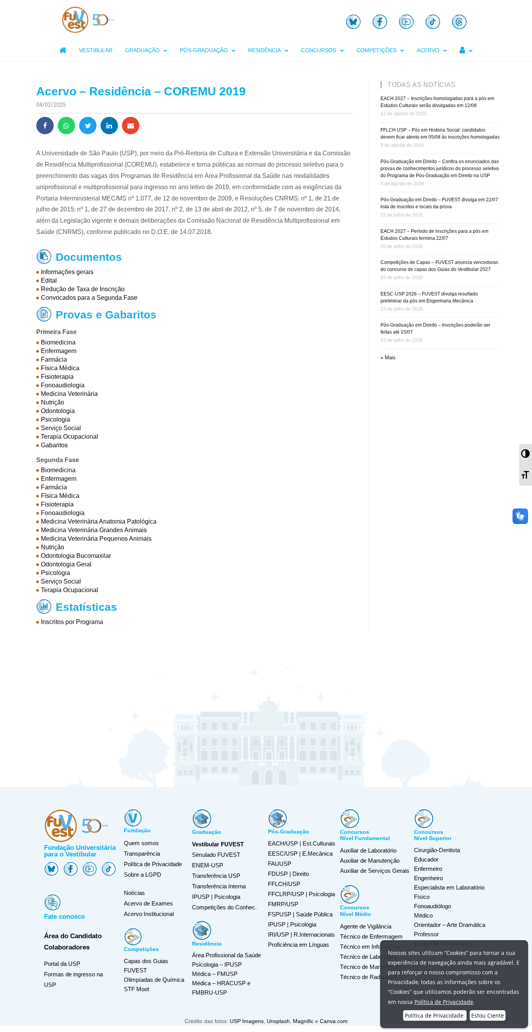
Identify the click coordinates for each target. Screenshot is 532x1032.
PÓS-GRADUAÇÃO (204, 50)
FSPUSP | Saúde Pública (300, 914)
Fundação (137, 830)
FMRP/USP (283, 904)
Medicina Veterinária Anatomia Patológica (99, 521)
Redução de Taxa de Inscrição (83, 289)
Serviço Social (61, 428)
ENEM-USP (207, 865)
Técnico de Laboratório (369, 956)
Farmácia (54, 359)
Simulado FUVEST (216, 854)
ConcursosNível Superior (432, 835)
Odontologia (58, 411)
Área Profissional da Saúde (226, 955)
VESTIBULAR (96, 50)
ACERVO (428, 50)
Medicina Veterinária (69, 393)
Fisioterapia (57, 376)
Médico (423, 915)
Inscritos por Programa (72, 622)
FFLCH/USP (284, 884)
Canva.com (334, 1021)
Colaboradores (67, 947)
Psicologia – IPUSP (217, 964)
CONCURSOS (318, 50)
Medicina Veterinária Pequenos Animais (96, 538)
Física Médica (60, 368)
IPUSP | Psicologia (292, 924)
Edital (49, 280)
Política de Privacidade (153, 864)
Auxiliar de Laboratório (368, 850)
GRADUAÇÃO (142, 50)
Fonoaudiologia (63, 385)
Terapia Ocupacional (69, 436)
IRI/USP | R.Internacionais (301, 934)
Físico (422, 896)
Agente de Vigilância (365, 926)
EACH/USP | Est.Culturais (301, 843)
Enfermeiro (428, 868)
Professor (426, 934)
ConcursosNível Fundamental (365, 835)
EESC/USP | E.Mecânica (300, 853)
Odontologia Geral (66, 564)
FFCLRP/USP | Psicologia (301, 894)
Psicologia (55, 419)
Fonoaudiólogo (432, 906)
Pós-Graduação (288, 831)
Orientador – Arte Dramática (449, 924)
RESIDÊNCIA (264, 50)
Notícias (134, 893)
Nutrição (52, 402)
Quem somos (141, 843)
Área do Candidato (73, 936)
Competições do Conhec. (224, 907)
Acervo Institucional (149, 914)
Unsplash (278, 1021)
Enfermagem (58, 351)
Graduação (206, 832)
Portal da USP (62, 963)
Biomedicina (58, 342)
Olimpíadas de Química (154, 979)
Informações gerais (67, 272)
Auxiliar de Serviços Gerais (374, 870)
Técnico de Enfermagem (371, 936)
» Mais (388, 357)
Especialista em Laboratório (449, 887)
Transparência (142, 853)
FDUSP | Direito (288, 873)
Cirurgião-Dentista (437, 850)
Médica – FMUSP (215, 973)
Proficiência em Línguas (298, 944)
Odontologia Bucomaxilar (76, 555)
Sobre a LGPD (142, 874)
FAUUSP (279, 863)
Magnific (303, 1021)
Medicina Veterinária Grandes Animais (94, 530)
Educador (426, 859)
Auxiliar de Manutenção (370, 860)
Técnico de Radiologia (368, 977)
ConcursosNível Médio (355, 910)
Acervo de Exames (148, 903)
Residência (207, 944)
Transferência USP (216, 875)
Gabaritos (54, 445)
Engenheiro (428, 878)
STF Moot (136, 989)
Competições (141, 949)
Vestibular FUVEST (218, 844)
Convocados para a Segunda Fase (89, 297)
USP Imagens (247, 1021)
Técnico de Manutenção (370, 966)
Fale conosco (64, 916)
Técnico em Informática (370, 946)
